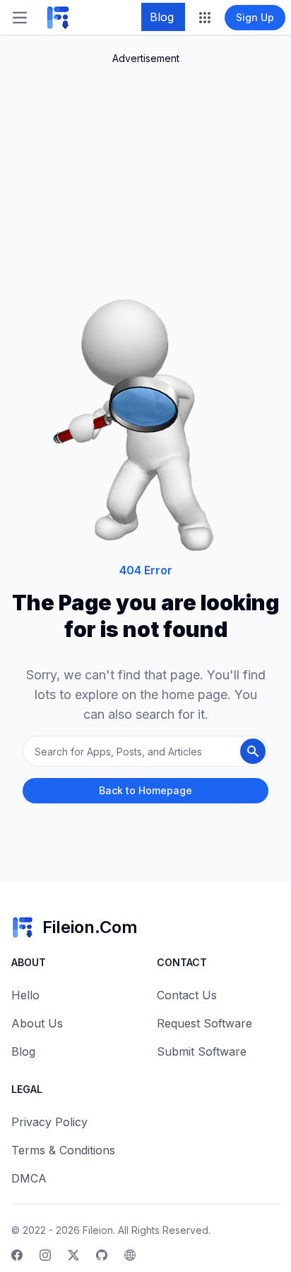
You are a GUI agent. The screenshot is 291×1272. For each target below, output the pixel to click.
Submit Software (202, 1051)
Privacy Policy (49, 1122)
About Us (37, 1023)
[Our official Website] (130, 1255)
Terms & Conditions (63, 1150)
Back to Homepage (145, 790)
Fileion (98, 1230)
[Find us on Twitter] (73, 1255)
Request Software (204, 1023)
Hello (25, 995)
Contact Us (187, 995)
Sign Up (255, 17)
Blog (162, 17)
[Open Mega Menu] (205, 18)
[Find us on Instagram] (45, 1255)
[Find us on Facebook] (17, 1255)
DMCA (29, 1178)
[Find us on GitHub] (101, 1255)
